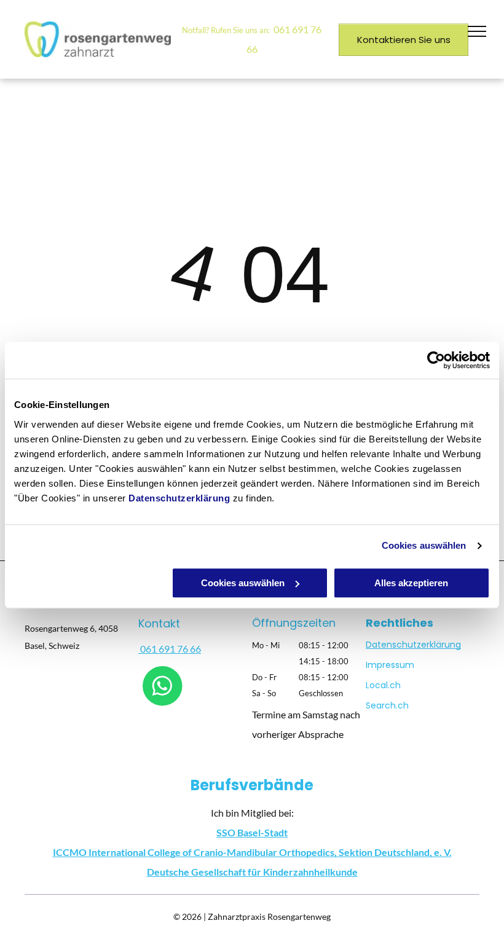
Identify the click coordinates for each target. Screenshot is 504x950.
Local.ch (383, 685)
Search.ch (387, 705)
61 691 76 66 (173, 648)
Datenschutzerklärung (179, 498)
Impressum (390, 665)
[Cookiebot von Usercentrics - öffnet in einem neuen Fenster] (436, 360)
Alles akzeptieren (411, 583)
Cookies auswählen (424, 545)
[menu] (477, 31)
